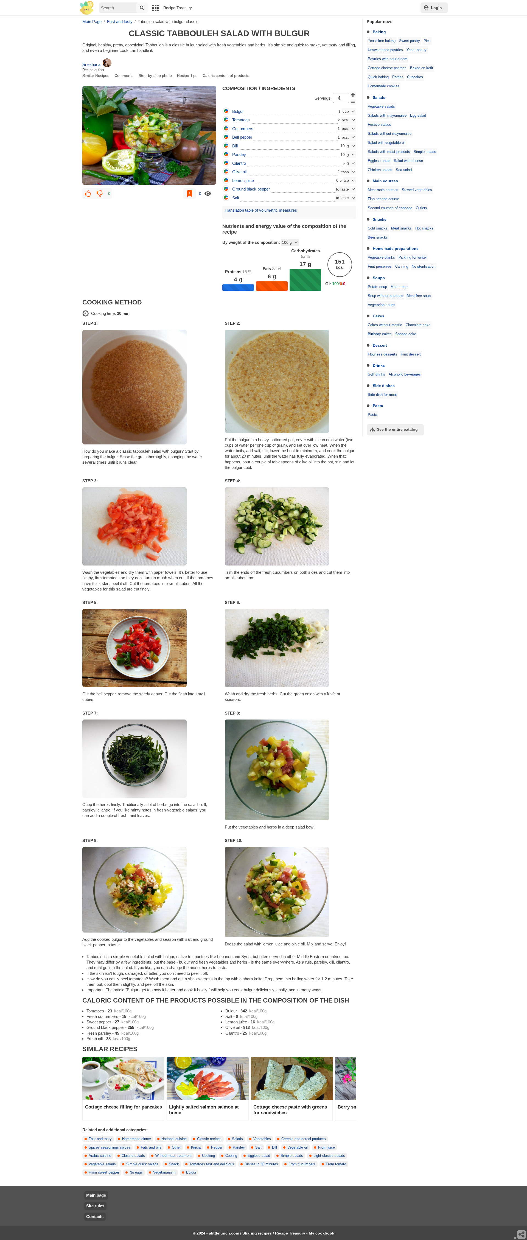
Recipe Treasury (177, 7)
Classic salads (133, 1156)
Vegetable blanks (381, 257)
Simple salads (425, 152)
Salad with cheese (408, 161)
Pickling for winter (413, 257)
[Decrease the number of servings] (353, 102)
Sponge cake (405, 334)
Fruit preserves (380, 266)
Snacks (379, 219)
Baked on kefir (421, 68)
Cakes (378, 316)
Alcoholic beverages (405, 374)
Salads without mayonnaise (389, 134)
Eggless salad (379, 161)
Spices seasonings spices (109, 1147)
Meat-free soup (419, 296)
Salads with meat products (389, 152)
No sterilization (423, 266)
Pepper (216, 1147)
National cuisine (174, 1139)
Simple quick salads (142, 1164)
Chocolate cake (418, 325)
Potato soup (377, 287)
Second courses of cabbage (390, 208)
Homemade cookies (383, 86)
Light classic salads (329, 1156)
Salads (379, 97)
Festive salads (379, 125)
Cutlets (421, 208)
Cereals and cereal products (303, 1139)
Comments (123, 75)
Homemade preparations (396, 248)
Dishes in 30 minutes (261, 1164)
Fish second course (383, 199)
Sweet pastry (409, 41)
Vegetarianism (164, 1172)
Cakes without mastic (385, 325)
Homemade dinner (136, 1139)
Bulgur (191, 1172)
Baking (379, 32)
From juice (326, 1147)
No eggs (136, 1172)
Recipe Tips (187, 75)
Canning (401, 266)
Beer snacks (378, 237)
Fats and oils (151, 1147)
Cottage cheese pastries (387, 68)
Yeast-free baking (382, 41)
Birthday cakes (380, 334)
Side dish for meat (382, 395)
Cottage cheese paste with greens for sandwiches (290, 1109)
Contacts (94, 1216)
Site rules (95, 1205)
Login (436, 7)
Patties (397, 77)
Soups (379, 278)
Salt (258, 1147)
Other (176, 1147)
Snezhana (91, 64)
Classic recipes (209, 1139)
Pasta (378, 406)
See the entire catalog (397, 429)
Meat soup (399, 287)
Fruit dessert (411, 354)
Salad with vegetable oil (386, 143)
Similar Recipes (95, 75)
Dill (274, 1147)
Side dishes (384, 386)
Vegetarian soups (381, 305)
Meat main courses (383, 190)
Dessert (380, 345)
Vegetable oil (297, 1147)
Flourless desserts (382, 354)
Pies (427, 41)
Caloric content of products (226, 75)
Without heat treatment (173, 1156)
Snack (174, 1164)
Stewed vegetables (417, 190)
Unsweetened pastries (385, 50)
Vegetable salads (381, 106)
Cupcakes (415, 77)
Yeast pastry (417, 50)
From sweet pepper (104, 1172)
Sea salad (404, 170)
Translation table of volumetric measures (261, 210)
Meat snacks (401, 228)
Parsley (239, 1147)
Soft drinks (376, 374)
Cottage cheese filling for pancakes (123, 1106)
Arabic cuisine (100, 1156)
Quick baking (378, 77)
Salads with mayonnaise (387, 115)
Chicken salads (380, 170)
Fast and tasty (100, 1139)
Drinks (379, 365)
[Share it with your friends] (521, 1234)
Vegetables (262, 1139)
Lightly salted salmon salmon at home (204, 1109)
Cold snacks (378, 228)
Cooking (208, 1156)
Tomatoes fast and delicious (211, 1164)
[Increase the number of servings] (353, 94)
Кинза (196, 1147)
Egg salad (418, 115)
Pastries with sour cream (387, 59)
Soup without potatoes (385, 296)
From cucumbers (301, 1164)
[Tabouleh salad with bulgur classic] (149, 135)
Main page (96, 1195)
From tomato (336, 1164)
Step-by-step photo (155, 75)
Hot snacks (424, 228)
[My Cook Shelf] (86, 8)
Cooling (231, 1156)
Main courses (385, 181)
